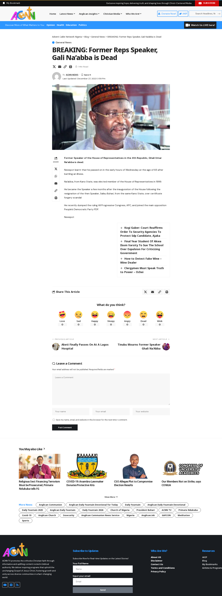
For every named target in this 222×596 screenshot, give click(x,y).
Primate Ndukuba (188, 510)
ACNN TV (166, 510)
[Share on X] (54, 66)
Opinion (51, 25)
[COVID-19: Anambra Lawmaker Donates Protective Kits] (87, 466)
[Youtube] (5, 585)
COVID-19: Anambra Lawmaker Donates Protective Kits (84, 483)
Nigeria (130, 515)
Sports (25, 520)
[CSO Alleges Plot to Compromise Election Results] (135, 466)
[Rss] (17, 585)
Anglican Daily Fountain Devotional (166, 504)
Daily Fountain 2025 (32, 510)
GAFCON (166, 515)
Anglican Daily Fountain (62, 510)
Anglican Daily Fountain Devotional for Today (93, 504)
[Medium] (11, 585)
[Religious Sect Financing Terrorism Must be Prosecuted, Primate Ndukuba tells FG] (39, 466)
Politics (83, 25)
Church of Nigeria (119, 510)
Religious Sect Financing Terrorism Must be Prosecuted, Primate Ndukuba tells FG (39, 485)
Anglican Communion (50, 504)
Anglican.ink (148, 515)
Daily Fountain (132, 504)
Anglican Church (47, 515)
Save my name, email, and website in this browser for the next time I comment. (91, 420)
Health (60, 25)
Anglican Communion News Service (100, 515)
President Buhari (146, 510)
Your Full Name (80, 563)
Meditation (184, 515)
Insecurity (68, 515)
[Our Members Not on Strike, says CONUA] (182, 466)
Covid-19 (26, 515)
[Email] (60, 66)
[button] (65, 66)
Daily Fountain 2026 (92, 510)
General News (63, 42)
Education (71, 25)
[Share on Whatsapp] (56, 176)
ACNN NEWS (72, 74)
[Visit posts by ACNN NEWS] (56, 76)
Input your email (81, 576)
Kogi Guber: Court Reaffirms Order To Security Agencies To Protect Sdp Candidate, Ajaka (141, 231)
